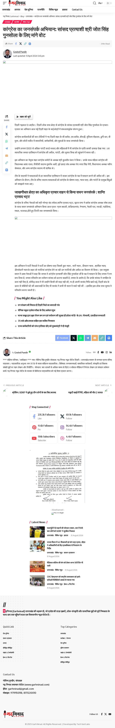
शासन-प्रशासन (69, 552)
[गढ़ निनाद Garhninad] (17, 3)
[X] (71, 416)
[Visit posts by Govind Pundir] (7, 53)
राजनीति (16, 22)
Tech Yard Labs (83, 724)
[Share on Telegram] (6, 148)
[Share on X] (20, 43)
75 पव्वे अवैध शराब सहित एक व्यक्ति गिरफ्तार (36, 320)
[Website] (94, 352)
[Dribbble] (71, 438)
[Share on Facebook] (16, 43)
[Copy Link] (25, 43)
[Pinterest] (43, 427)
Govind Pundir (20, 51)
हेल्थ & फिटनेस (69, 584)
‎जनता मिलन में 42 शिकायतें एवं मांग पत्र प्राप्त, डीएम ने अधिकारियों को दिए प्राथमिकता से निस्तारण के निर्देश (66, 545)
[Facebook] (98, 352)
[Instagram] (106, 352)
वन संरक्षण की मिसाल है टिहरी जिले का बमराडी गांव (39, 305)
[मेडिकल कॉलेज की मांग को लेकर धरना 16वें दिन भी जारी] (37, 566)
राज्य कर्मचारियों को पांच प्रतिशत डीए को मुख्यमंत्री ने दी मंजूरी (43, 326)
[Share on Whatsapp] (6, 141)
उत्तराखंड (7, 22)
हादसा (66, 535)
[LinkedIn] (110, 352)
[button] (5, 3)
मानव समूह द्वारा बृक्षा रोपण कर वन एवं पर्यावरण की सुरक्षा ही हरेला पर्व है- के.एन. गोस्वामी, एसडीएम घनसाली (61, 315)
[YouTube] (102, 352)
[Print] (30, 43)
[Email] (6, 155)
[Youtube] (43, 438)
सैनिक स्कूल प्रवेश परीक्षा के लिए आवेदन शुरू (36, 310)
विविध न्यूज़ (26, 22)
